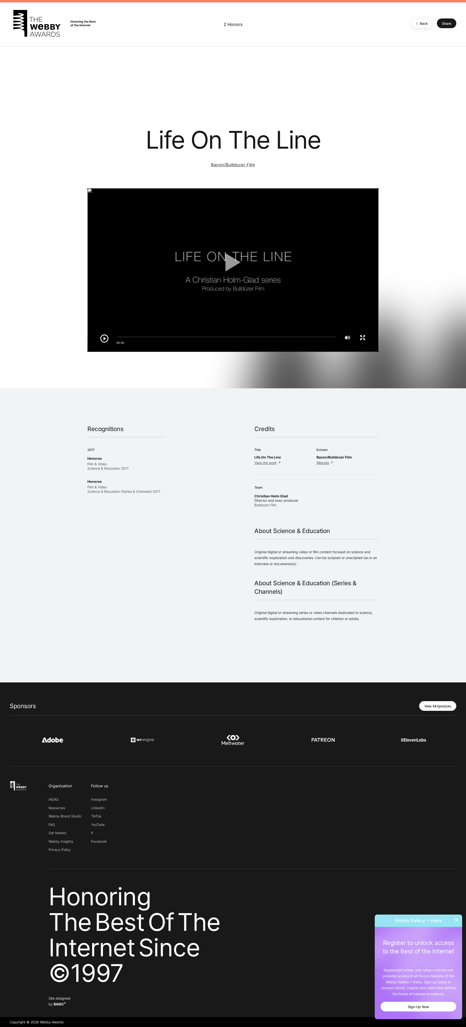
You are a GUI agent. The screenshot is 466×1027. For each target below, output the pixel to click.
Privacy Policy (60, 850)
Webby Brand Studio (65, 816)
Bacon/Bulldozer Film (233, 164)
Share (446, 23)
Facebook (99, 841)
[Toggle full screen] (362, 337)
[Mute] (347, 337)
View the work (265, 463)
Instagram (99, 799)
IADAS (53, 799)
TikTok (96, 816)
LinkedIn (98, 808)
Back (424, 23)
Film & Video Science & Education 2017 (108, 466)
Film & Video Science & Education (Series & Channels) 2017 (123, 489)
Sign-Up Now (418, 1007)
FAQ (52, 825)
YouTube (98, 825)
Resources (57, 808)
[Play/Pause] (104, 338)
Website (322, 463)
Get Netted (57, 833)
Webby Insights (61, 841)
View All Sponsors (437, 706)
